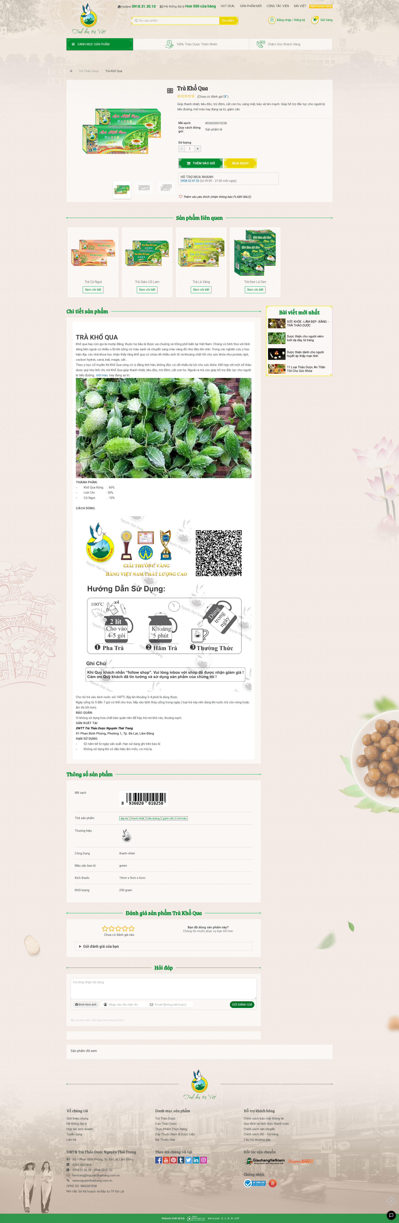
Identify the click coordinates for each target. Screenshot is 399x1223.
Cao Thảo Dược (166, 1124)
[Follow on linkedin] (196, 1162)
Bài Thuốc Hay (165, 1140)
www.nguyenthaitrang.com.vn (92, 1180)
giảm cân (168, 818)
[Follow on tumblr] (181, 1162)
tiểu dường (154, 818)
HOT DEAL (228, 6)
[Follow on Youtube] (166, 1162)
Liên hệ (71, 1140)
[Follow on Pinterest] (174, 1162)
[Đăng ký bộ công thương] (256, 1183)
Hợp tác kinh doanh (79, 1129)
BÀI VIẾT (300, 6)
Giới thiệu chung (77, 1118)
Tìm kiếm (228, 20)
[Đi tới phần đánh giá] (225, 96)
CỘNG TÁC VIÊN (278, 6)
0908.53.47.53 (190, 181)
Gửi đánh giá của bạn (101, 946)
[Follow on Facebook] (159, 1162)
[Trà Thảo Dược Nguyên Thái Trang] (126, 836)
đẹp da (124, 818)
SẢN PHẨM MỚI (251, 6)
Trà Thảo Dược (165, 1118)
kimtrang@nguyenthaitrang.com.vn (96, 1175)
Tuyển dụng (74, 1134)
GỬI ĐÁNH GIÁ (242, 1004)
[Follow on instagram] (203, 1162)
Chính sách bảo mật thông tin (264, 1118)
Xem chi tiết (93, 290)
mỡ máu (102, 375)
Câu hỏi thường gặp (257, 1140)
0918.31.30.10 (144, 6)
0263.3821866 (82, 1165)
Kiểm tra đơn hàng (320, 6)
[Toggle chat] (391, 1215)
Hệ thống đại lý (76, 1124)
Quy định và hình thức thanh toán (266, 1124)
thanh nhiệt (137, 818)
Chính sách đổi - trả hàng (261, 1134)
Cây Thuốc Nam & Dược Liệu (175, 1134)
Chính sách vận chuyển (259, 1129)
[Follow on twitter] (189, 1162)
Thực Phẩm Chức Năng (171, 1129)
